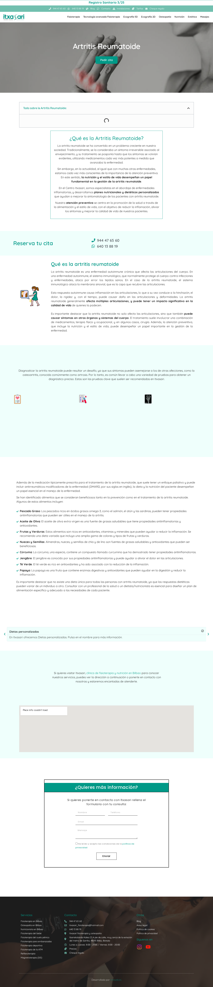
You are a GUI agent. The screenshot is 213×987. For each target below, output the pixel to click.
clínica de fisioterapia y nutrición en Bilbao (113, 673)
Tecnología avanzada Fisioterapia (101, 16)
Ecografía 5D (130, 16)
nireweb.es (115, 979)
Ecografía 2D (148, 16)
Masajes (204, 16)
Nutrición (179, 16)
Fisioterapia (73, 16)
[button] (188, 108)
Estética (192, 16)
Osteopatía (165, 16)
